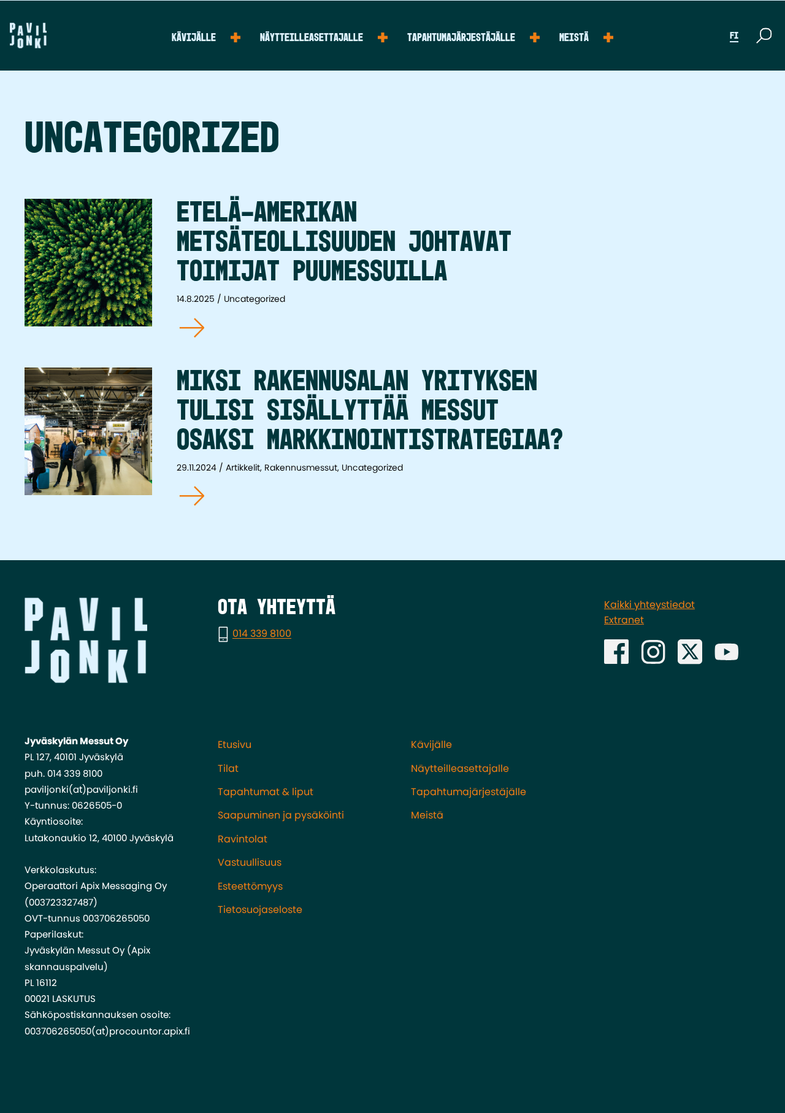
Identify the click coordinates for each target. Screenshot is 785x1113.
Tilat (228, 768)
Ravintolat (242, 839)
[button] (764, 36)
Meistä (574, 38)
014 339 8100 (261, 634)
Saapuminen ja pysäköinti (281, 815)
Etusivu (234, 745)
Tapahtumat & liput (265, 792)
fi (734, 36)
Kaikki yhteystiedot (649, 605)
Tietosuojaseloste (260, 910)
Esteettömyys (250, 886)
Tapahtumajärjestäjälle (461, 38)
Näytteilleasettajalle (311, 38)
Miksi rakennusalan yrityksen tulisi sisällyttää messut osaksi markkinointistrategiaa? (370, 412)
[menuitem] (206, 36)
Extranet (624, 620)
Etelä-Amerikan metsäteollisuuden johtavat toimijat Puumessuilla (344, 243)
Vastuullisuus (249, 862)
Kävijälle (194, 38)
